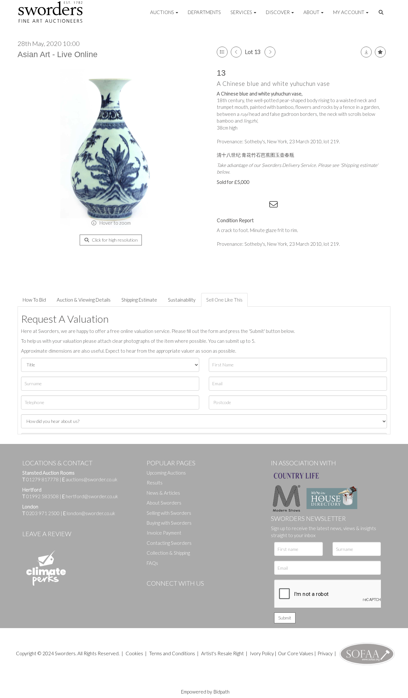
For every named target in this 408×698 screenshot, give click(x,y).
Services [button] (241, 12)
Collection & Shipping (168, 553)
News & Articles (163, 493)
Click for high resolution (114, 240)
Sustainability (181, 300)
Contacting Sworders (169, 543)
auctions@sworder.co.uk (89, 479)
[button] (381, 12)
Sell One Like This (224, 300)
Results (155, 482)
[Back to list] (222, 52)
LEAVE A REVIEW (46, 533)
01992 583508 (42, 496)
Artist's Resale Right (222, 653)
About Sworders (164, 503)
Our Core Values (295, 653)
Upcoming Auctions (166, 473)
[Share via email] (274, 205)
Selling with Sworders (169, 513)
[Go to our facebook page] (153, 594)
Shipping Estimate (139, 300)
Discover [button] (278, 12)
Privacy (324, 653)
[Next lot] (270, 52)
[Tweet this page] (236, 205)
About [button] (311, 12)
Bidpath (221, 691)
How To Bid (34, 300)
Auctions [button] (162, 12)
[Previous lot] (236, 52)
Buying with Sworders (169, 523)
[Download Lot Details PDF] (366, 52)
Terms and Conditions (172, 653)
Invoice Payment (164, 533)
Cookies (134, 653)
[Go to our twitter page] (166, 594)
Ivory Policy (262, 653)
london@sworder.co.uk (89, 513)
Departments (204, 12)
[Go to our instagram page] (262, 205)
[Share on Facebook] (223, 205)
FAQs (152, 563)
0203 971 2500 (43, 513)
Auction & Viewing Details (84, 300)
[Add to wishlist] (380, 52)
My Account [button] (349, 12)
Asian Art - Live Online (58, 54)
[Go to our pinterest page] (178, 594)
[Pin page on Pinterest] (249, 205)
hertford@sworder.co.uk (92, 496)
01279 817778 (42, 479)
